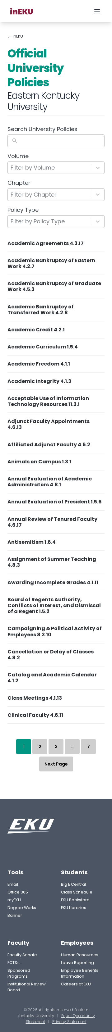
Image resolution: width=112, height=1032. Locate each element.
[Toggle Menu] (97, 11)
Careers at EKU (76, 984)
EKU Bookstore (75, 899)
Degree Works (21, 907)
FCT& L (13, 962)
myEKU (14, 899)
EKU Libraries (73, 907)
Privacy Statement (69, 1021)
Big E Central (73, 884)
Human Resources (79, 954)
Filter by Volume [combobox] (33, 167)
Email (12, 884)
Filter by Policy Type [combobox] (38, 221)
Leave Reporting (77, 962)
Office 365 (17, 892)
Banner (14, 915)
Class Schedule (76, 892)
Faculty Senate (22, 954)
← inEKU (15, 36)
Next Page (56, 764)
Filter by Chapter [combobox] (34, 194)
